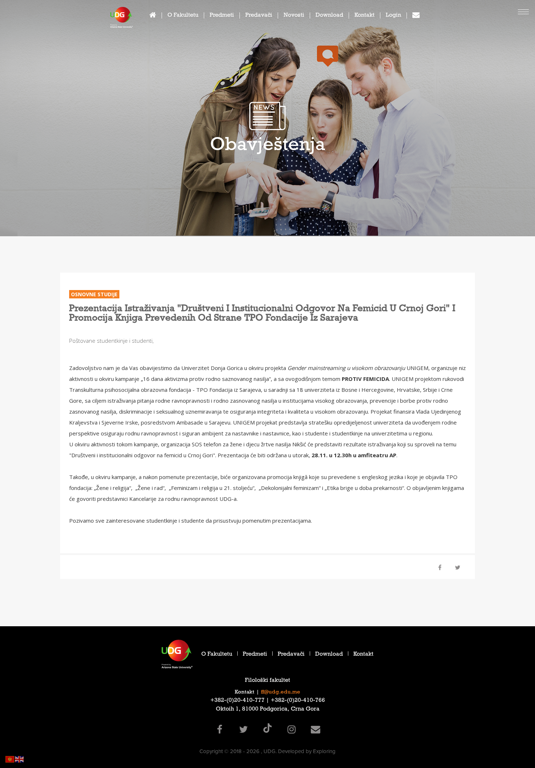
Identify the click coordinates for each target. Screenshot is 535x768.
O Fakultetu (182, 16)
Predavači (258, 16)
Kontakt (364, 16)
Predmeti (222, 16)
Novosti (294, 16)
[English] (19, 758)
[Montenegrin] (10, 758)
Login (393, 16)
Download (329, 16)
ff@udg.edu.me (280, 692)
